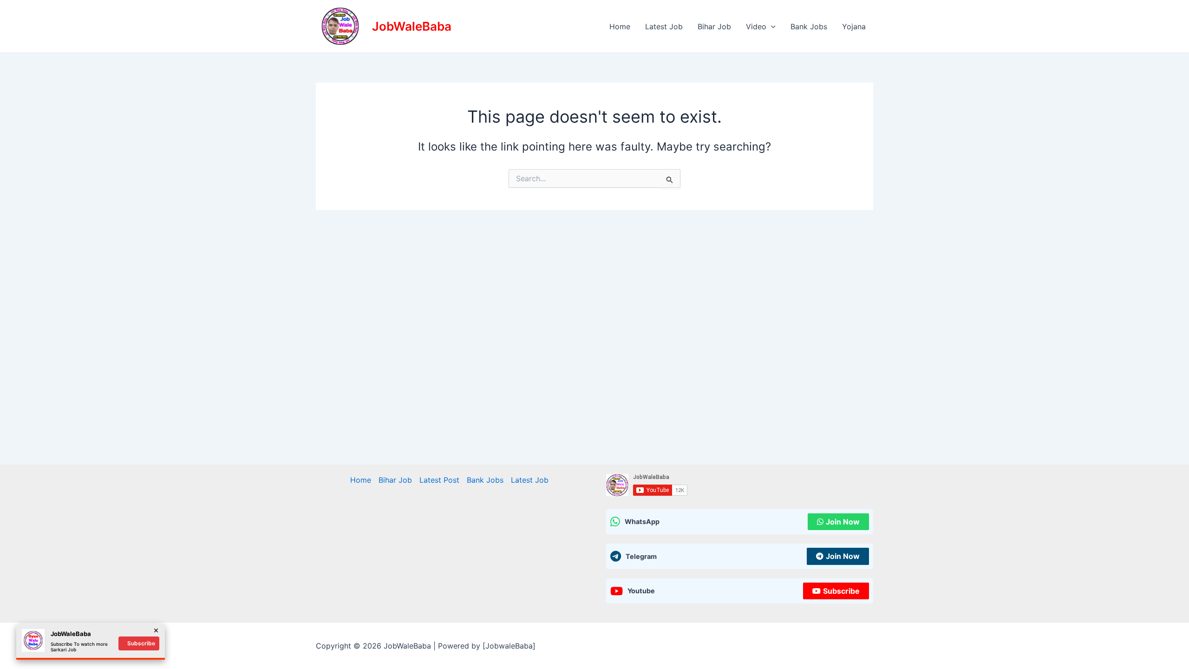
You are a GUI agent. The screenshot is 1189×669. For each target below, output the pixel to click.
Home (619, 26)
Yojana (854, 26)
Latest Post (439, 480)
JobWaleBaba (411, 26)
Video (756, 26)
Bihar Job (714, 26)
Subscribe (841, 591)
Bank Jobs (808, 26)
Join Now (843, 521)
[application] (771, 26)
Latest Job (664, 26)
